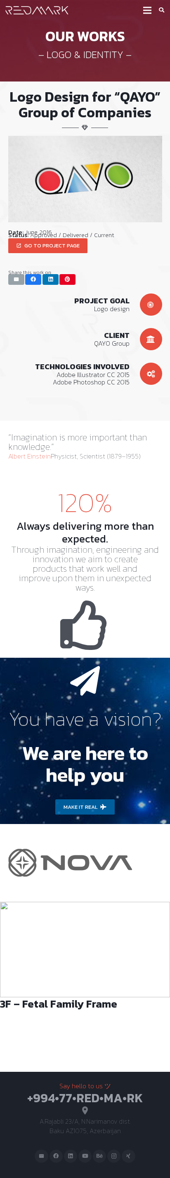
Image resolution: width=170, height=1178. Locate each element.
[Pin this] (67, 279)
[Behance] (99, 1156)
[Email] (41, 1156)
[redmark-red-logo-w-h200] (36, 10)
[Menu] (147, 10)
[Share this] (33, 279)
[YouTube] (85, 1156)
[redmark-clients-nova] (70, 836)
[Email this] (16, 279)
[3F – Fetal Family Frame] (85, 986)
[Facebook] (56, 1156)
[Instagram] (114, 1156)
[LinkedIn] (71, 1156)
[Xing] (128, 1156)
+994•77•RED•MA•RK (85, 1098)
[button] (162, 10)
